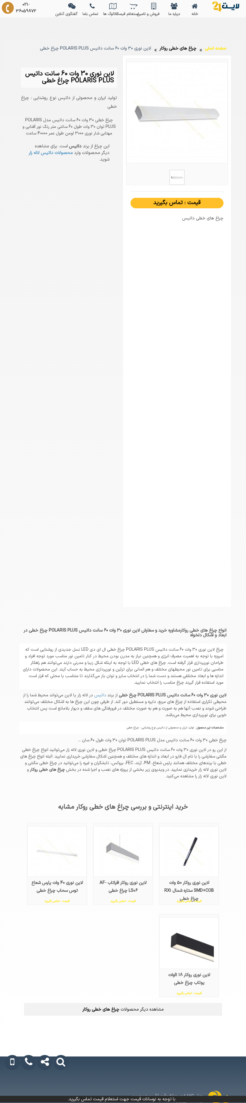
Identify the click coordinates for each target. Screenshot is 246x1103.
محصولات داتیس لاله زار (51, 152)
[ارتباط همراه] (9, 1088)
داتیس (99, 695)
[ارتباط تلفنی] (25, 1088)
